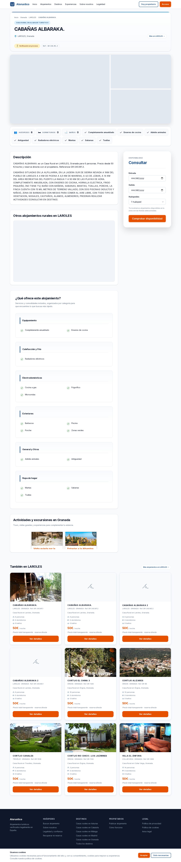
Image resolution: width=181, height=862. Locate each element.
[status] (27, 46)
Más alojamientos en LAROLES (155, 567)
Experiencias (70, 4)
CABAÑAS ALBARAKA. (25, 605)
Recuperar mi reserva (52, 835)
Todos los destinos (84, 844)
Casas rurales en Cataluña (87, 827)
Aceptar (144, 855)
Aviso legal (147, 831)
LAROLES (32, 17)
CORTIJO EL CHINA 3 (78, 680)
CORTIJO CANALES (23, 756)
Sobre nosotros (86, 4)
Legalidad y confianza (52, 831)
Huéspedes (134, 197)
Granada (23, 17)
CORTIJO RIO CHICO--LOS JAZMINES (87, 756)
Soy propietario (148, 4)
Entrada (132, 173)
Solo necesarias (161, 855)
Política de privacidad (151, 823)
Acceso (165, 4)
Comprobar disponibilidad (147, 218)
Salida (132, 185)
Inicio (35, 4)
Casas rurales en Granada (87, 839)
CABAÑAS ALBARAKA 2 (135, 605)
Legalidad (100, 4)
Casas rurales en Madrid (86, 835)
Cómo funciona (115, 827)
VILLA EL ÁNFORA (132, 756)
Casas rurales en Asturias (87, 823)
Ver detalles (36, 639)
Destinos (58, 4)
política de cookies (33, 858)
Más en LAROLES (156, 36)
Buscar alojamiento (51, 823)
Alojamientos (45, 4)
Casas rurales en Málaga (87, 831)
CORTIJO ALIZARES (132, 680)
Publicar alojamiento (118, 823)
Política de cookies (150, 827)
